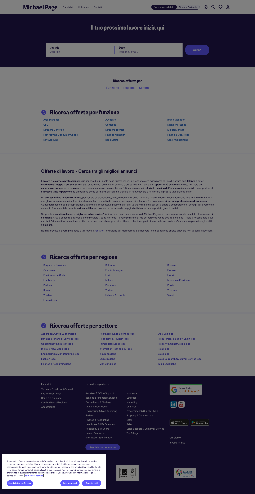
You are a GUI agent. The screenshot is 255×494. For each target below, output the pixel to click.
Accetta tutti (92, 483)
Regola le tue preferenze (19, 483)
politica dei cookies (34, 475)
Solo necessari (70, 483)
